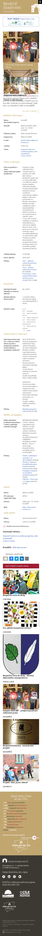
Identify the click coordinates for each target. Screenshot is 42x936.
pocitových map (12, 824)
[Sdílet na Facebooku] (10, 559)
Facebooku (23, 808)
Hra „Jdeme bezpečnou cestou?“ (17, 628)
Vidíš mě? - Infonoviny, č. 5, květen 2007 (30, 480)
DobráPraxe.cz (22, 805)
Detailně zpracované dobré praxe (17, 526)
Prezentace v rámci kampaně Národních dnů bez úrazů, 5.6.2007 (30, 277)
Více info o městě (29, 111)
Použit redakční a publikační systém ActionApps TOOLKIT (18, 925)
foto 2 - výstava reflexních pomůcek (30, 268)
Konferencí (19, 827)
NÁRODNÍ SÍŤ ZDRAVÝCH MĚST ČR (13, 930)
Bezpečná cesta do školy (14, 595)
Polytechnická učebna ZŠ (15, 95)
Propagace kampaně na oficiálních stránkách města (30, 473)
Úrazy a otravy (26, 156)
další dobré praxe (20, 547)
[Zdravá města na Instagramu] (15, 876)
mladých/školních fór (14, 822)
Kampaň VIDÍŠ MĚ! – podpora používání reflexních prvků (20, 711)
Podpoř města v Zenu (21, 18)
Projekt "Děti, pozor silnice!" (15, 782)
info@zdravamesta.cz (9, 922)
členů (9, 803)
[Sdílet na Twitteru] (16, 559)
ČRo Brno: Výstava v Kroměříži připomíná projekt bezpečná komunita (30, 465)
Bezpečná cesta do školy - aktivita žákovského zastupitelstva (18, 676)
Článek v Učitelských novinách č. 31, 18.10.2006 (30, 458)
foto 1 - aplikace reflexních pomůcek (30, 262)
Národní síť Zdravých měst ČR (18, 861)
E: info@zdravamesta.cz (10, 868)
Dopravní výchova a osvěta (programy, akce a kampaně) (29, 151)
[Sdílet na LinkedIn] (21, 559)
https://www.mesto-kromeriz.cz (29, 508)
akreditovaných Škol (14, 814)
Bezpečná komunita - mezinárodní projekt (18, 746)
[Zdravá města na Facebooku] (4, 876)
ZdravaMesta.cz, (8, 866)
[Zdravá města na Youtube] (20, 876)
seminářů (18, 816)
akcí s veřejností (21, 819)
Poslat (5, 559)
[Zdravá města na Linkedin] (10, 876)
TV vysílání (11, 811)
